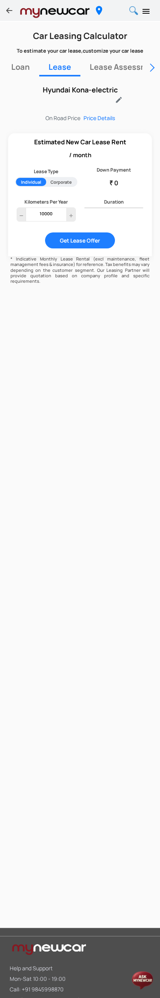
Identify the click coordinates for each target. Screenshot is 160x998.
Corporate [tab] (61, 182)
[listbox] (76, 101)
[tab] (20, 67)
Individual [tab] (31, 182)
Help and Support (31, 968)
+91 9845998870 (43, 989)
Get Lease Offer (80, 240)
